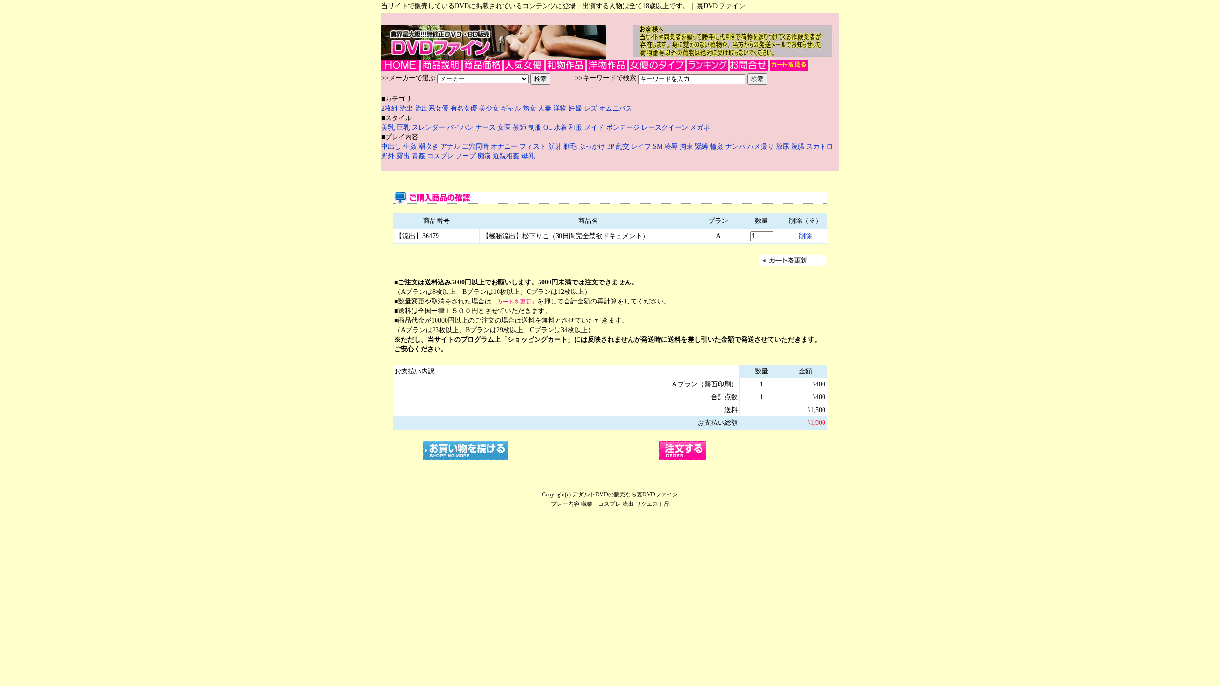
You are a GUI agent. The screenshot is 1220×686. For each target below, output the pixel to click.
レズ (591, 108)
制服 (534, 127)
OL (547, 127)
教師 (519, 127)
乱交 (623, 146)
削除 (805, 236)
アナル (451, 146)
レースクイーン (664, 127)
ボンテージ (623, 127)
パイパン (460, 127)
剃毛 (571, 146)
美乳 (388, 127)
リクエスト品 (652, 504)
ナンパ (736, 146)
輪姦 (717, 146)
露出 (404, 156)
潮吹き (429, 146)
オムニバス (615, 108)
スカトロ (819, 146)
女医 (504, 127)
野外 (388, 156)
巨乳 (403, 127)
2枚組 (390, 108)
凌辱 (672, 146)
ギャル (512, 108)
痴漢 (485, 156)
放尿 (783, 146)
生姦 (410, 146)
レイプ (642, 146)
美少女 (489, 108)
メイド (594, 127)
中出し (392, 146)
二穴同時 (476, 146)
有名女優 (463, 108)
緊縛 (702, 146)
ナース (486, 127)
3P (611, 146)
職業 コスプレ (601, 504)
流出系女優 (431, 108)
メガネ (700, 127)
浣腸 (798, 146)
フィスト (532, 146)
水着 (560, 127)
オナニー (505, 146)
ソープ (467, 156)
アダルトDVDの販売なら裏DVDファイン (625, 494)
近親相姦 (507, 156)
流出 (407, 108)
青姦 (419, 156)
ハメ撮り (761, 146)
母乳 (528, 156)
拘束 (687, 146)
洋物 (561, 108)
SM (658, 146)
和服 (575, 127)
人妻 (545, 108)
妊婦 (576, 108)
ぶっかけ (593, 146)
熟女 (530, 108)
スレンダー (428, 127)
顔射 (555, 146)
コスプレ (441, 156)
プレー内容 (565, 504)
